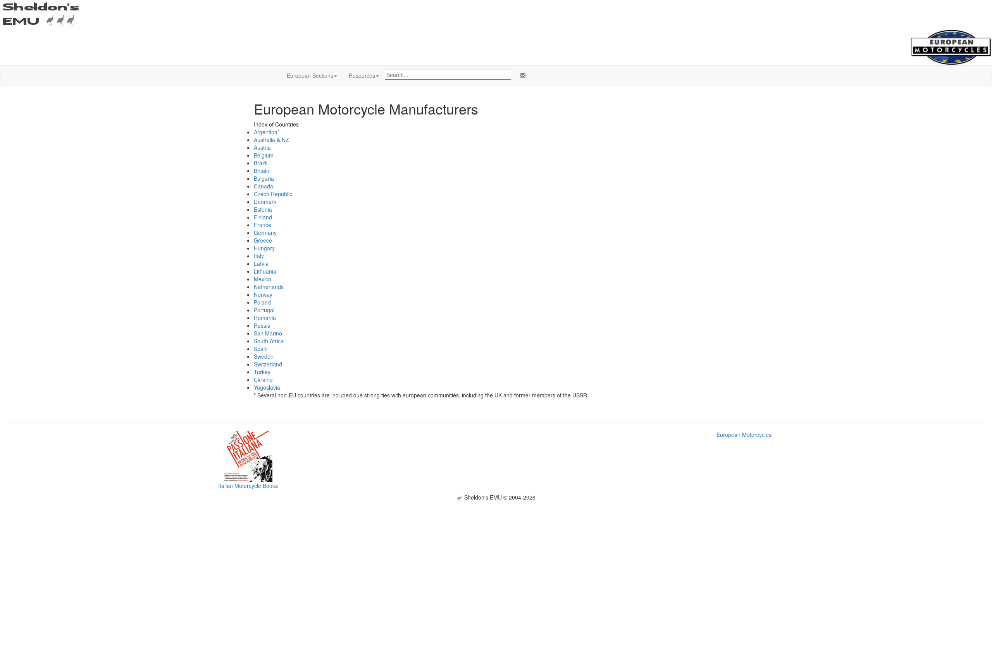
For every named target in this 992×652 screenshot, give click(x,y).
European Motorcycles (744, 434)
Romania (265, 318)
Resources (362, 75)
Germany (265, 232)
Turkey (262, 372)
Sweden (264, 356)
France (262, 225)
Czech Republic (273, 194)
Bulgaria (264, 178)
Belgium (264, 155)
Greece (263, 240)
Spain (261, 349)
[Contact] (521, 75)
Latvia (261, 263)
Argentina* (266, 132)
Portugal (264, 310)
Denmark (265, 201)
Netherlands (269, 287)
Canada (263, 186)
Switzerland (268, 364)
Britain (261, 171)
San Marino (268, 333)
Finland (263, 217)
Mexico (262, 279)
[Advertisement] (496, 555)
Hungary (264, 248)
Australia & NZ (271, 140)
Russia (262, 325)
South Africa (269, 341)
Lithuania (265, 271)
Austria (262, 147)
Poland (262, 302)
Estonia (263, 209)
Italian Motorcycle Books (248, 485)
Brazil (260, 163)
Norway (263, 294)
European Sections (310, 75)
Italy (259, 256)
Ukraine (263, 379)
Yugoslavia (267, 387)
